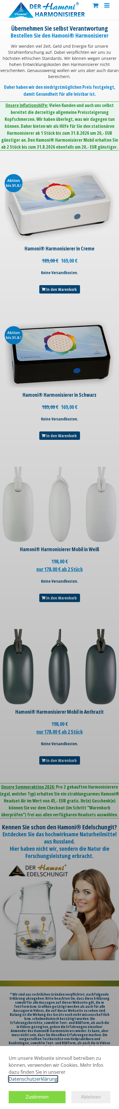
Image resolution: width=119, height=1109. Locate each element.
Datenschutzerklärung (33, 1079)
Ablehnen (91, 1097)
